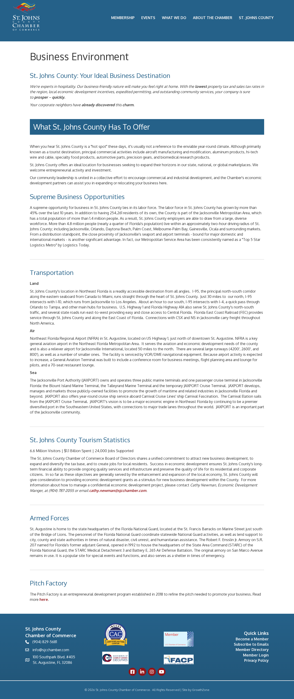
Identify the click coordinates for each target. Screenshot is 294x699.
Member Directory (252, 649)
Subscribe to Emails (251, 644)
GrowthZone (200, 690)
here (44, 599)
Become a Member (252, 639)
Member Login (256, 655)
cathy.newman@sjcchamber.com (117, 490)
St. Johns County (256, 17)
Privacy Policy (256, 660)
